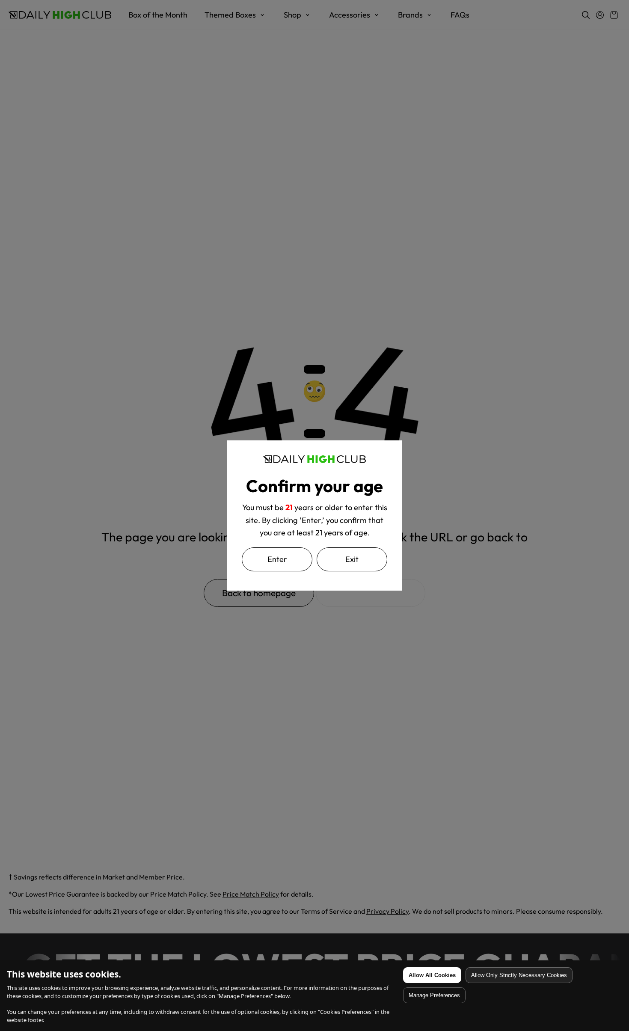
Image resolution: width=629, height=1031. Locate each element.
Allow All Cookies (432, 975)
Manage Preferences (434, 995)
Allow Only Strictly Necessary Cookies (519, 975)
